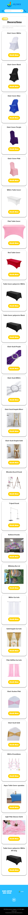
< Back (5, 18)
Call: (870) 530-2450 (7, 892)
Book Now (14, 55)
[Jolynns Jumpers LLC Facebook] (14, 900)
